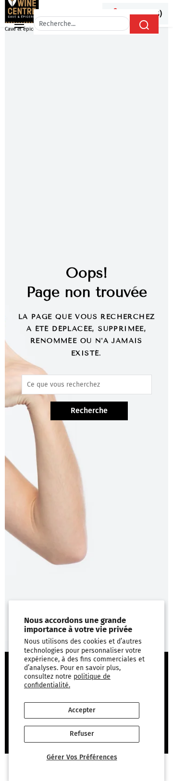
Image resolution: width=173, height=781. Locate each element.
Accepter (82, 710)
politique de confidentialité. (67, 680)
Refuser (82, 734)
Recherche (89, 410)
